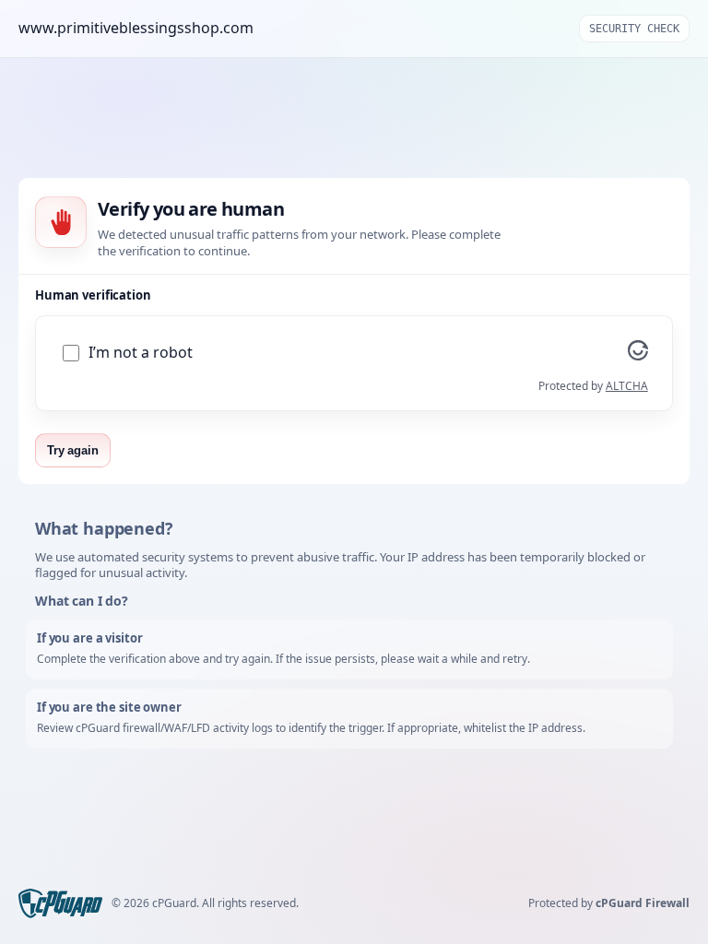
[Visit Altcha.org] (638, 355)
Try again (73, 450)
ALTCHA (627, 386)
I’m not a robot (140, 352)
